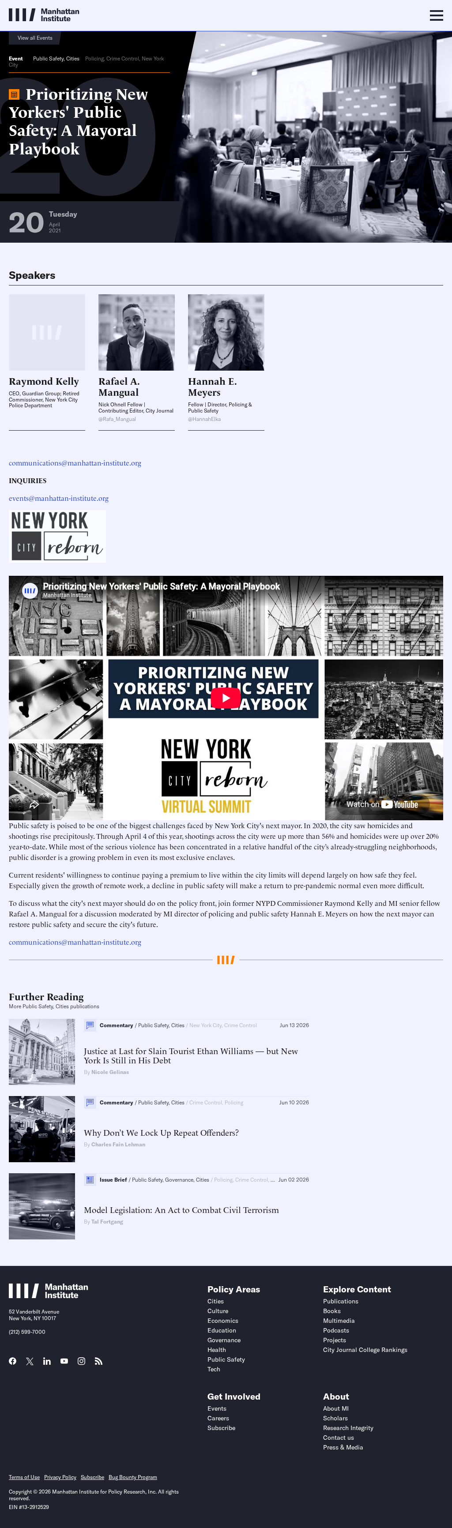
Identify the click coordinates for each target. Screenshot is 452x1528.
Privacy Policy (60, 1477)
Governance (224, 1340)
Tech (213, 1369)
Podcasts (336, 1330)
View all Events (35, 37)
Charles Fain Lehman (118, 1144)
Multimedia (339, 1321)
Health (216, 1350)
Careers (218, 1418)
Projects (334, 1340)
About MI (336, 1408)
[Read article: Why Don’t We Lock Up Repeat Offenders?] (42, 1129)
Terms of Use (24, 1477)
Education (221, 1330)
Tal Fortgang (107, 1221)
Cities (72, 58)
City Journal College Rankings (365, 1350)
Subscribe (221, 1428)
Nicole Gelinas (110, 1072)
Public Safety (48, 58)
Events (216, 1408)
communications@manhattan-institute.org (75, 462)
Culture (217, 1311)
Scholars (335, 1418)
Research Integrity (348, 1428)
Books (332, 1311)
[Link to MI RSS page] (98, 1364)
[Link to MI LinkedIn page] (47, 1364)
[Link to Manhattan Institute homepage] (48, 1295)
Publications (340, 1301)
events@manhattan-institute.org (59, 498)
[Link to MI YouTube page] (64, 1362)
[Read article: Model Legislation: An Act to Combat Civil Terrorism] (42, 1206)
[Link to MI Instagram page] (81, 1364)
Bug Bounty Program (133, 1477)
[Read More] (136, 332)
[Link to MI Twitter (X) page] (30, 1362)
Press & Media (343, 1447)
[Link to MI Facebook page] (12, 1364)
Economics (222, 1321)
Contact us (338, 1438)
